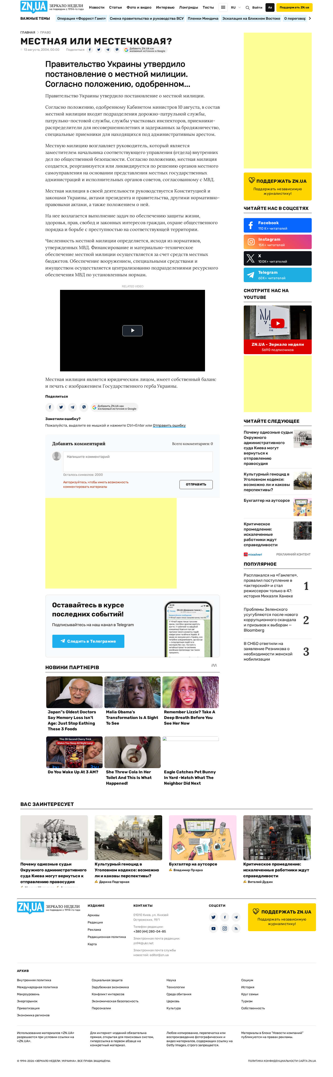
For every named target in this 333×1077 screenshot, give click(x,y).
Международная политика (37, 987)
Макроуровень (28, 994)
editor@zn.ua (159, 955)
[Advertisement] (111, 543)
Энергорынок (27, 1001)
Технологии (175, 987)
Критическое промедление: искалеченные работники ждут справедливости (261, 534)
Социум (247, 980)
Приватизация (28, 1008)
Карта (92, 944)
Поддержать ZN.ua (294, 7)
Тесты (208, 7)
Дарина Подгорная (114, 882)
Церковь (172, 1001)
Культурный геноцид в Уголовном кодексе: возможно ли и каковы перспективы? (267, 482)
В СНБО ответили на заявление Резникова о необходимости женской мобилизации (268, 651)
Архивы (93, 915)
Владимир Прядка (188, 870)
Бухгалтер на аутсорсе (267, 500)
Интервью (165, 7)
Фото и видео (139, 7)
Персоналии (101, 1008)
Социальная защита (107, 980)
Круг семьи (249, 994)
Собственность (253, 1008)
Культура (173, 1008)
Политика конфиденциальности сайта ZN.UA (282, 1061)
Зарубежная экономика (110, 987)
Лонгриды (188, 7)
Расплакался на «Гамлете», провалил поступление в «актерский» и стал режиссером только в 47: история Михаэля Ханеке (271, 586)
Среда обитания (178, 994)
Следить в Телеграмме (91, 641)
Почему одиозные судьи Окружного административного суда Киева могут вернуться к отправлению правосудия (268, 448)
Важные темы (35, 18)
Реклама (94, 930)
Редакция (95, 922)
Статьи (115, 7)
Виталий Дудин (260, 882)
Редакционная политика (107, 937)
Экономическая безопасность (115, 1001)
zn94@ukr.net (143, 943)
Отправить (196, 484)
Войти (257, 8)
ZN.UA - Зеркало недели (278, 344)
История (247, 987)
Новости (96, 7)
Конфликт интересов (108, 994)
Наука (171, 980)
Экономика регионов (33, 1015)
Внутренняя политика (34, 980)
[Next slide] (309, 18)
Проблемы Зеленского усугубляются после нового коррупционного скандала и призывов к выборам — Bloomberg (271, 620)
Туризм (247, 1001)
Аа (270, 7)
